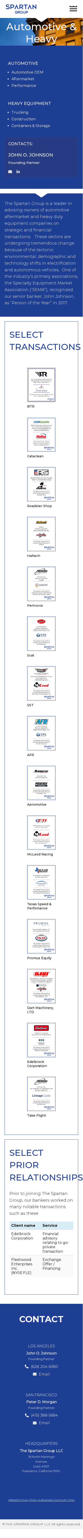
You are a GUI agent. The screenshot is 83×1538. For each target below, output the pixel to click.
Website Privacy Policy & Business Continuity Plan (41, 1500)
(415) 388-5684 (44, 1415)
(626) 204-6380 (44, 1366)
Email (44, 1374)
